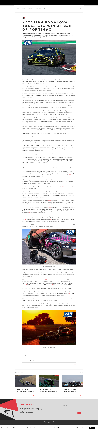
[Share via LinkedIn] (30, 360)
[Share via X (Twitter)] (26, 360)
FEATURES (38, 8)
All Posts (17, 8)
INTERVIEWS (30, 8)
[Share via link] (33, 360)
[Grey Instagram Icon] (44, 422)
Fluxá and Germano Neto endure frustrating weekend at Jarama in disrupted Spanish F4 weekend (25, 390)
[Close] (96, 428)
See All (81, 372)
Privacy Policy (57, 427)
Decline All (84, 427)
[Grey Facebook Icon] (53, 422)
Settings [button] (78, 427)
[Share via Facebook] (23, 360)
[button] (81, 8)
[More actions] (75, 18)
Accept (91, 427)
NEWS (23, 8)
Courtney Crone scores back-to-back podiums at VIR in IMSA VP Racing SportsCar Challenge (48, 390)
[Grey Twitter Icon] (49, 422)
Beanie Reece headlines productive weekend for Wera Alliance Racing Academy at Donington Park (72, 390)
